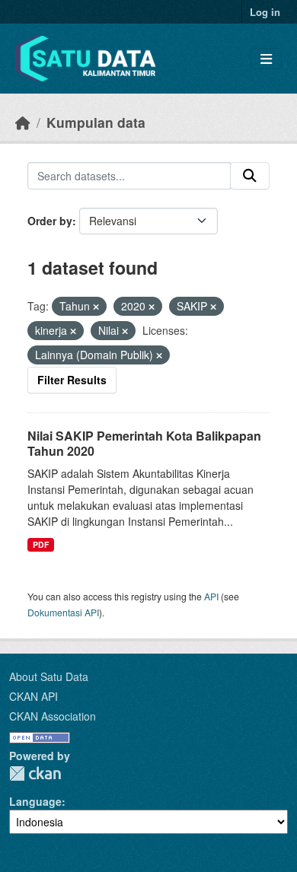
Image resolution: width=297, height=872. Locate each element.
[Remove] (96, 307)
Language (35, 801)
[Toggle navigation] (266, 59)
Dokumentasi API (63, 612)
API (211, 596)
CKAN (35, 773)
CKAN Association (52, 716)
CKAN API (33, 696)
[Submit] (250, 175)
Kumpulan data (95, 122)
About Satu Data (48, 676)
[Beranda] (22, 122)
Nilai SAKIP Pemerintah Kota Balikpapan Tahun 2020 (144, 443)
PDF (41, 544)
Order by (49, 220)
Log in (265, 12)
